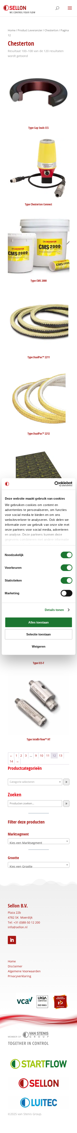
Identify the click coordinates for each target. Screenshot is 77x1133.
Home (11, 30)
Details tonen (54, 610)
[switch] (66, 567)
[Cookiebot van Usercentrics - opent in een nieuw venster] (54, 484)
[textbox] (38, 843)
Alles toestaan (38, 622)
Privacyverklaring (19, 976)
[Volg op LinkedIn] (12, 940)
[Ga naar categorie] (66, 782)
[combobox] (38, 841)
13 (60, 755)
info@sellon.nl (18, 927)
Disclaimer (15, 966)
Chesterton (51, 30)
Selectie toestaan (38, 634)
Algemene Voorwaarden (24, 971)
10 (41, 755)
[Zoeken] (66, 803)
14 (11, 761)
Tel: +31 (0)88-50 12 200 (24, 922)
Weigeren (38, 646)
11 (47, 755)
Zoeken (14, 794)
